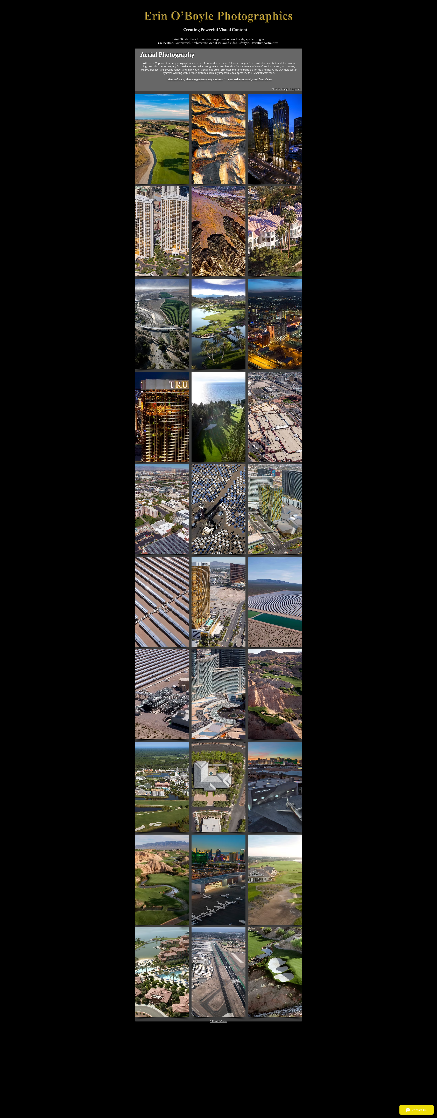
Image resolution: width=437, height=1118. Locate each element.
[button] (162, 139)
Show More (218, 1021)
